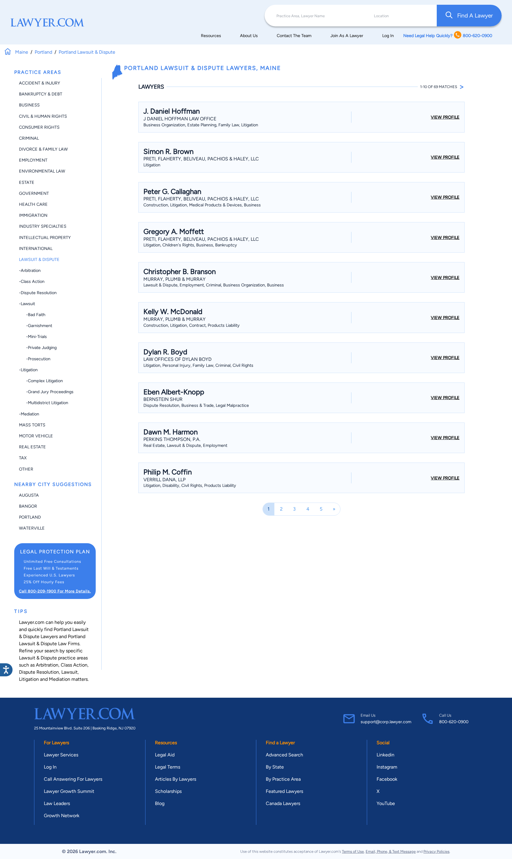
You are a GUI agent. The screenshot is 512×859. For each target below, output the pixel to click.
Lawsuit (69, 672)
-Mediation (29, 414)
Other (26, 469)
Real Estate (32, 447)
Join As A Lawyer (346, 35)
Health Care (33, 204)
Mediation (59, 679)
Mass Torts (32, 425)
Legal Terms (167, 767)
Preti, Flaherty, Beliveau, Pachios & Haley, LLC (201, 159)
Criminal (29, 138)
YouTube (386, 803)
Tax (23, 457)
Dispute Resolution (39, 672)
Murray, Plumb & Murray (174, 279)
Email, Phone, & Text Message (391, 851)
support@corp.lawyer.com (386, 721)
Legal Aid (165, 755)
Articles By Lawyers (175, 779)
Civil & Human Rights (43, 116)
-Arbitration (30, 270)
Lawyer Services (61, 755)
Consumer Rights (39, 127)
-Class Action (31, 281)
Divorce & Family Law (43, 149)
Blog (159, 803)
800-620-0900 (453, 721)
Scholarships (168, 791)
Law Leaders (57, 803)
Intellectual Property (45, 237)
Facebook (387, 779)
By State (275, 767)
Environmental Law (42, 171)
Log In (388, 35)
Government (34, 193)
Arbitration (47, 665)
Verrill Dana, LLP (164, 479)
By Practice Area (283, 779)
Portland (30, 517)
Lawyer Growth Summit (69, 791)
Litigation (29, 679)
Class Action (74, 665)
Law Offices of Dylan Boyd (177, 359)
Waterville (32, 528)
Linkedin (385, 755)
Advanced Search (284, 755)
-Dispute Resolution (38, 292)
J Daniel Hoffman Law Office (179, 119)
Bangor (28, 506)
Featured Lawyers (284, 791)
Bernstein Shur (163, 399)
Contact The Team (294, 35)
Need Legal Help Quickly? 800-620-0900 (447, 35)
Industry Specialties (42, 226)
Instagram (387, 767)
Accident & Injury (39, 83)
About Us (249, 35)
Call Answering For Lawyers (73, 779)
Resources (211, 35)
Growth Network (61, 815)
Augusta (29, 495)
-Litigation (28, 369)
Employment (33, 160)
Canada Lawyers (283, 803)
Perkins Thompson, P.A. (171, 439)
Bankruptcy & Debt (40, 94)
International (35, 248)
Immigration (33, 215)
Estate (26, 182)
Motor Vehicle (36, 436)
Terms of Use (353, 851)
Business (29, 105)
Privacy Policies (436, 851)
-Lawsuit (27, 303)
